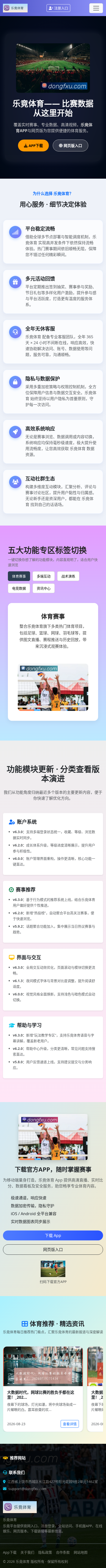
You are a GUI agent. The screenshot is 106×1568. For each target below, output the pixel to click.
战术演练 (68, 576)
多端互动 (44, 576)
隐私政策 (45, 1552)
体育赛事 (19, 576)
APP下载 (36, 145)
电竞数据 (19, 588)
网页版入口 (73, 145)
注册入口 (61, 8)
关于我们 (27, 1552)
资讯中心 (44, 588)
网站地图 (81, 1552)
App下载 (10, 1552)
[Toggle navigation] (96, 8)
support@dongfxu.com (27, 1488)
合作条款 (63, 1552)
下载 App (53, 1235)
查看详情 (70, 1424)
